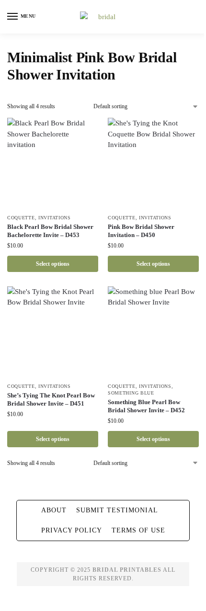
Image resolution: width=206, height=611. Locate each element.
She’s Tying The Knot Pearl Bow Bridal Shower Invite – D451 (51, 399)
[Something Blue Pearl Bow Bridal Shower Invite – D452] (153, 331)
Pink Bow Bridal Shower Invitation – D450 (141, 230)
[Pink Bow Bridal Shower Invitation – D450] (153, 163)
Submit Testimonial (117, 510)
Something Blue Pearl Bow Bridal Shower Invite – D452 (146, 406)
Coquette (21, 217)
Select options (52, 263)
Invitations (54, 217)
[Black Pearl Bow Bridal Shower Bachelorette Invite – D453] (52, 163)
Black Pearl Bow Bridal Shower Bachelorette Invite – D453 (50, 230)
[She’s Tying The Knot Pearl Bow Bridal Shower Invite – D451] (52, 331)
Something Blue (131, 393)
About (54, 510)
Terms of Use (138, 530)
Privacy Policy (71, 530)
